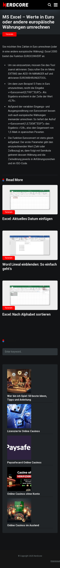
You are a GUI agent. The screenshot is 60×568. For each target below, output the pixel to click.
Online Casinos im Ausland (23, 525)
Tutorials (9, 34)
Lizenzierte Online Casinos (23, 431)
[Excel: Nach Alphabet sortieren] (30, 295)
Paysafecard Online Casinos (24, 462)
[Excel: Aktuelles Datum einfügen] (30, 199)
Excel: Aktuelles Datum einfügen (27, 219)
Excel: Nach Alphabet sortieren (26, 314)
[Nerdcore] (15, 4)
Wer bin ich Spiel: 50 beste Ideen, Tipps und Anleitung (27, 397)
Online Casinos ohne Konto (23, 493)
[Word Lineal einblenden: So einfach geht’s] (30, 245)
